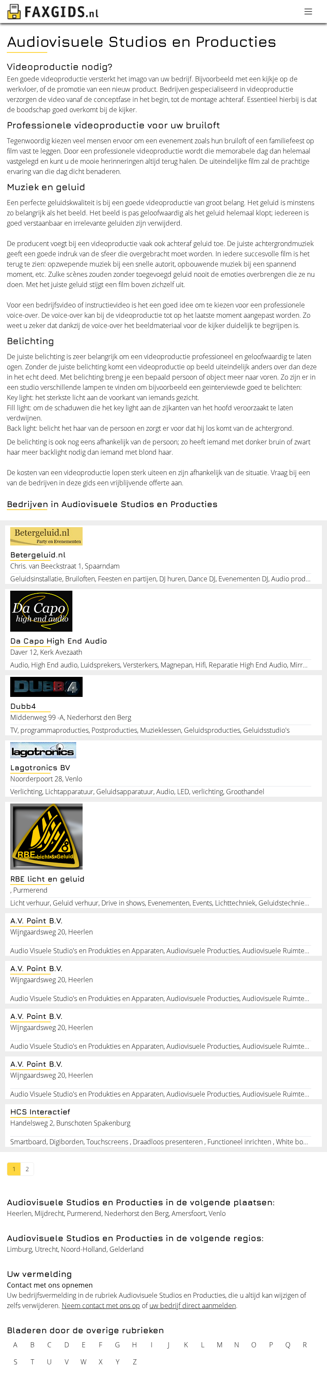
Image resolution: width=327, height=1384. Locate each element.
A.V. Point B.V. (36, 920)
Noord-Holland (83, 1249)
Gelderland (126, 1249)
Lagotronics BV (40, 767)
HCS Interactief (40, 1111)
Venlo (217, 1213)
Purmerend (84, 1213)
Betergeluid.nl (38, 554)
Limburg (19, 1249)
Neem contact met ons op (101, 1305)
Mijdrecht (49, 1213)
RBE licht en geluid (47, 878)
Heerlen (19, 1213)
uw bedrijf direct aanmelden (192, 1305)
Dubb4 (23, 706)
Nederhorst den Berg (136, 1213)
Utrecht (46, 1249)
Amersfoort (189, 1213)
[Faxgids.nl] (53, 11)
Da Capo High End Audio (58, 640)
